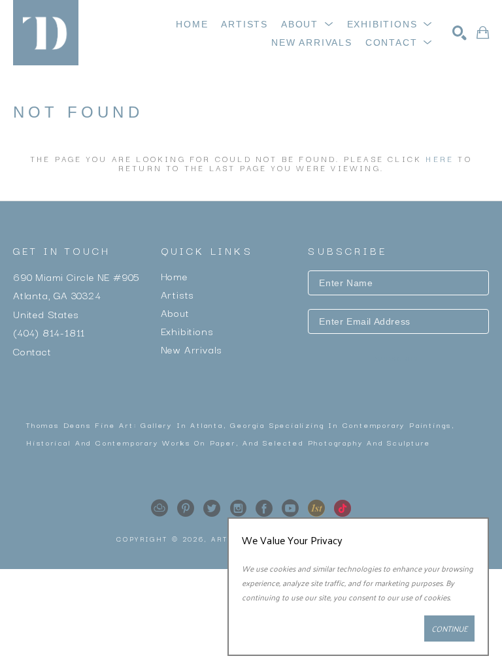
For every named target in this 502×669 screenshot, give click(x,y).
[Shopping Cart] (483, 32)
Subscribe (398, 359)
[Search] (459, 32)
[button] (307, 24)
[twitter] (211, 508)
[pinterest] (185, 508)
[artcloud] (159, 508)
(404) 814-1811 (49, 332)
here (440, 158)
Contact (32, 350)
